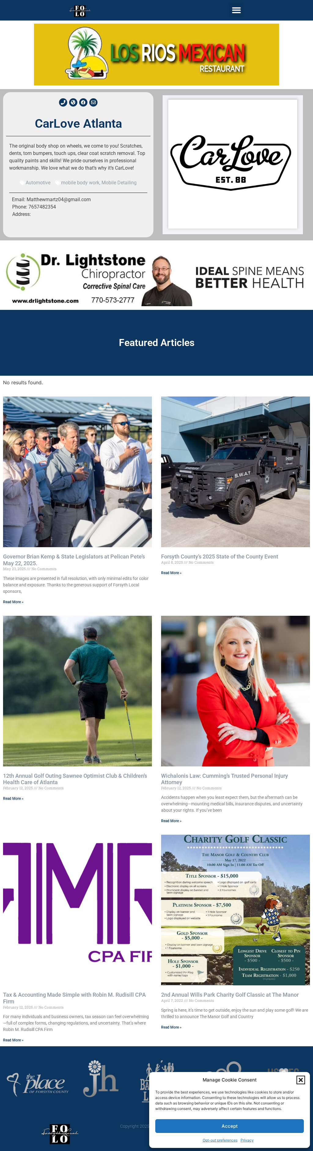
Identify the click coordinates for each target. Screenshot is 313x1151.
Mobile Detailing (119, 183)
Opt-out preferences (220, 1140)
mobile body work (80, 183)
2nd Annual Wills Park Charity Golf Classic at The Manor (230, 994)
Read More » (13, 602)
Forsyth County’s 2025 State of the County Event (219, 556)
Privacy (247, 1140)
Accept (230, 1126)
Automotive (38, 183)
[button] (301, 1080)
